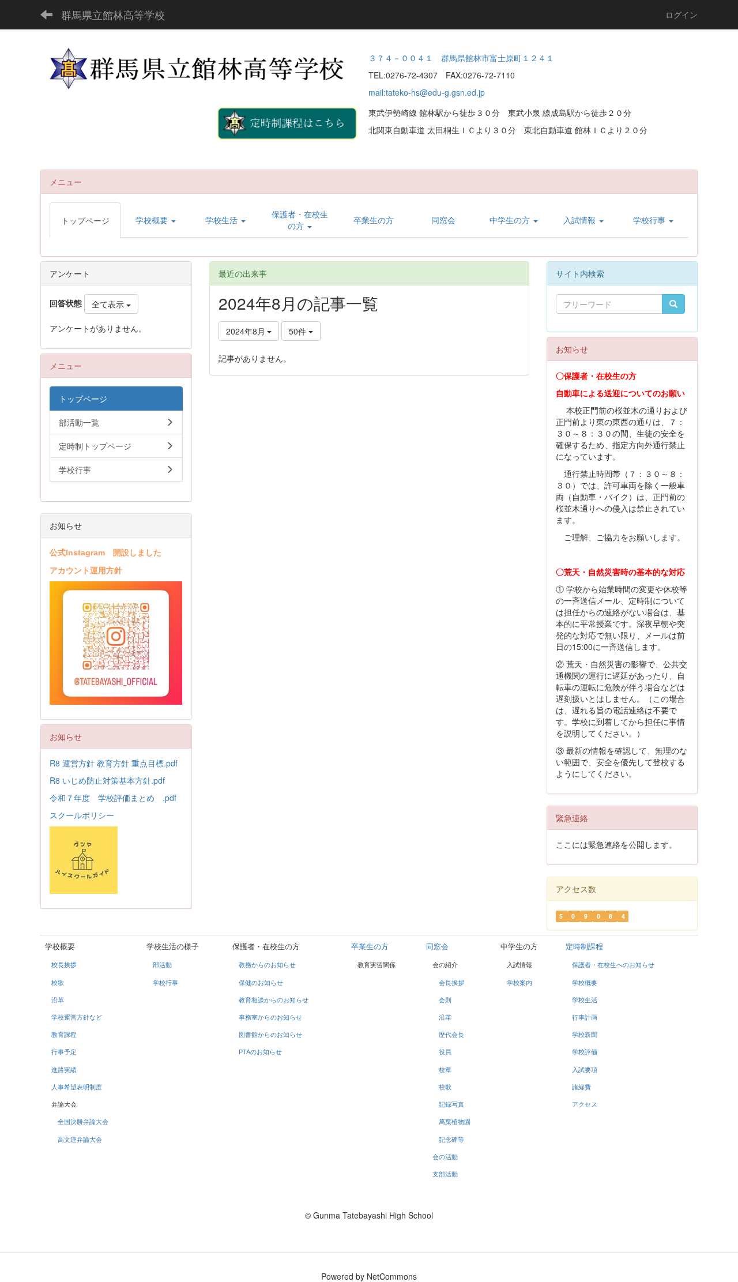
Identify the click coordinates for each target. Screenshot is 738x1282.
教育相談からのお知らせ (273, 1000)
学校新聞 (584, 1034)
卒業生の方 (370, 946)
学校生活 (584, 1000)
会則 (445, 1000)
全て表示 (109, 304)
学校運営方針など (76, 1017)
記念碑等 (451, 1139)
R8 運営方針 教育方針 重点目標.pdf (114, 763)
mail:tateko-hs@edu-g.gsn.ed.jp (426, 92)
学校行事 (165, 982)
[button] (155, 219)
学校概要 (584, 982)
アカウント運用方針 (86, 570)
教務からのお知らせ (267, 964)
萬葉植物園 (454, 1121)
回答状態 (66, 303)
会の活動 (445, 1156)
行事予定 (64, 1051)
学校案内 (519, 982)
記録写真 (451, 1104)
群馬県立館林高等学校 (113, 14)
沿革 (57, 1000)
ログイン (681, 14)
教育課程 (64, 1034)
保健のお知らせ (261, 982)
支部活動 (445, 1174)
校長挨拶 (64, 964)
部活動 (162, 964)
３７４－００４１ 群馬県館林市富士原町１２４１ (461, 57)
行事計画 (584, 1017)
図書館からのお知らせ (270, 1034)
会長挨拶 (451, 982)
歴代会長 (451, 1034)
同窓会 (437, 946)
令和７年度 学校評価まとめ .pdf (113, 797)
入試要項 (584, 1069)
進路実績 (64, 1069)
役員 (445, 1051)
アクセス (584, 1104)
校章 (445, 1069)
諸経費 (581, 1087)
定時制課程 (584, 946)
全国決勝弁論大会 (83, 1121)
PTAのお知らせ (261, 1051)
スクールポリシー (82, 815)
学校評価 (584, 1051)
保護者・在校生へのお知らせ (613, 964)
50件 (298, 331)
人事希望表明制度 (76, 1087)
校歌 (57, 982)
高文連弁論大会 (80, 1139)
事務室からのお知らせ (270, 1017)
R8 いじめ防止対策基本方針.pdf (107, 780)
